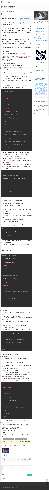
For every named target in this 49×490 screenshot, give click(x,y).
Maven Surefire (10, 321)
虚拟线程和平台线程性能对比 (39, 38)
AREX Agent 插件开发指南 (7, 459)
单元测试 (17, 26)
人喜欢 (5, 445)
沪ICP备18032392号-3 (13, 487)
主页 (1, 7)
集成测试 (16, 22)
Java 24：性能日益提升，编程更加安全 (41, 34)
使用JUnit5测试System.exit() (39, 42)
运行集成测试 (22, 22)
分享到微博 (16, 445)
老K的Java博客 (5, 2)
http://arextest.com (38, 113)
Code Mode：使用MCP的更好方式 (40, 28)
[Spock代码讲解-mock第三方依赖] (5, 450)
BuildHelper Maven (11, 213)
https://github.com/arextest (40, 114)
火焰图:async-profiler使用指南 (39, 31)
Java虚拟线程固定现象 (38, 44)
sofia (3, 11)
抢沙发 (31, 11)
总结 (21, 23)
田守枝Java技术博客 (37, 70)
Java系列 (4, 7)
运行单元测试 (22, 20)
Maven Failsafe (10, 368)
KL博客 (43, 70)
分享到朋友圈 (24, 445)
